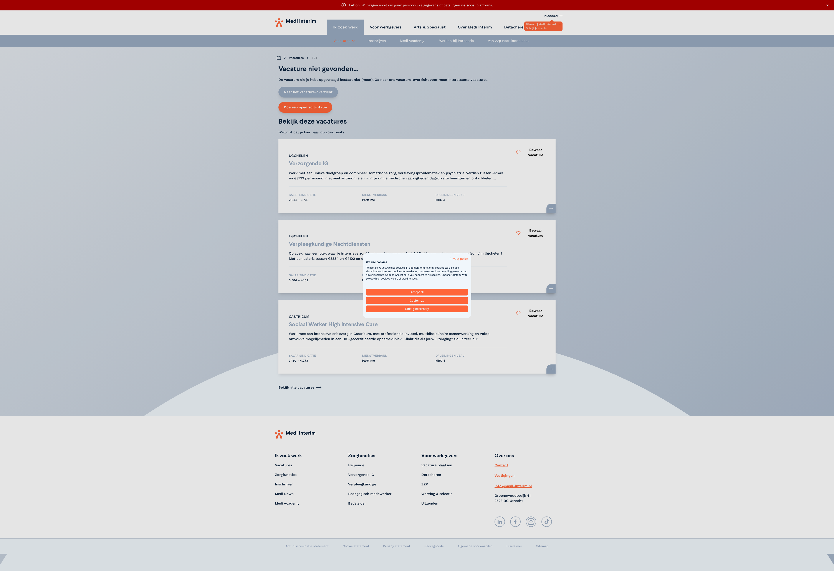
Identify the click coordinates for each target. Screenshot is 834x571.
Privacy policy (459, 258)
